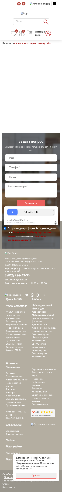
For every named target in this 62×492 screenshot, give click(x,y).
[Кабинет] (49, 33)
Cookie (39, 460)
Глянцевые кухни (40, 334)
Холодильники (39, 391)
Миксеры (10, 392)
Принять (36, 475)
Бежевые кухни (39, 340)
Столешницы (12, 431)
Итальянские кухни (15, 312)
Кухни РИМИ (14, 300)
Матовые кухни (40, 337)
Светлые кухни (39, 344)
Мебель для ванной (42, 305)
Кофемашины (38, 382)
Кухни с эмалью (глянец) (44, 328)
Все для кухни (14, 425)
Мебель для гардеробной (39, 310)
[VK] (38, 295)
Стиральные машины (16, 399)
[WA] (32, 295)
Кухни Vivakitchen (16, 306)
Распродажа (13, 453)
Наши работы (14, 447)
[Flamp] (44, 295)
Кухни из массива (14, 347)
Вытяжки (10, 373)
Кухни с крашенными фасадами (42, 320)
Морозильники (13, 395)
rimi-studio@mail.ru (16, 280)
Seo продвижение (11, 480)
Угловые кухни (13, 318)
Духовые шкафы (14, 376)
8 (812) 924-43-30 (17, 275)
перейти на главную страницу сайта (33, 43)
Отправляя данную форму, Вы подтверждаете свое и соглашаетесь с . (32, 234)
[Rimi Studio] (31, 13)
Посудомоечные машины (40, 400)
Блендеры (37, 388)
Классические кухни (16, 331)
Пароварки (37, 379)
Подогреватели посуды (14, 384)
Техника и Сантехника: (13, 365)
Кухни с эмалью (40, 324)
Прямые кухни (13, 315)
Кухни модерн (13, 337)
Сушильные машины (15, 405)
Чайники (36, 385)
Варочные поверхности (44, 369)
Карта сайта (8, 487)
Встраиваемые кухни (16, 324)
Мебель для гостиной (43, 315)
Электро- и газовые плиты (42, 374)
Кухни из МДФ (13, 350)
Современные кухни (16, 334)
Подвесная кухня (14, 328)
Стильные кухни (14, 344)
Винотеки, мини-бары (43, 395)
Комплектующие (14, 434)
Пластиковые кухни (42, 331)
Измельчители (13, 402)
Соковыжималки (40, 404)
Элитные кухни (13, 321)
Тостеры (10, 389)
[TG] (25, 295)
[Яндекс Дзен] (13, 295)
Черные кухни (39, 350)
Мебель (36, 300)
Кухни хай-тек (13, 340)
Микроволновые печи (17, 379)
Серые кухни (38, 347)
